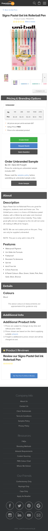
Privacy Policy (24, 426)
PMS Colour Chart (24, 461)
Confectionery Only (23, 481)
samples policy (23, 175)
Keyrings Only (23, 486)
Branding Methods (24, 446)
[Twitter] (19, 506)
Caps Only (24, 491)
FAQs (24, 441)
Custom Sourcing (23, 456)
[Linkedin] (19, 515)
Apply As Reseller (24, 496)
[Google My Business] (38, 506)
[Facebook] (10, 506)
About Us (24, 401)
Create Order (24, 140)
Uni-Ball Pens (13, 10)
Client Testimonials (24, 411)
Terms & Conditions (23, 416)
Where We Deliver (24, 466)
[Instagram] (10, 515)
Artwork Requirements (23, 451)
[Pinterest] (29, 506)
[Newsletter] (38, 515)
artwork (15, 334)
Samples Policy (24, 421)
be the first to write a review (24, 376)
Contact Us (24, 406)
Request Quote (23, 146)
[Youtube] (29, 515)
